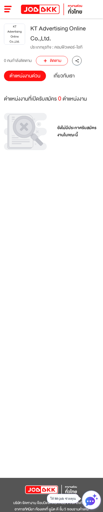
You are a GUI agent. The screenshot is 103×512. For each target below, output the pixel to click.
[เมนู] (8, 9)
